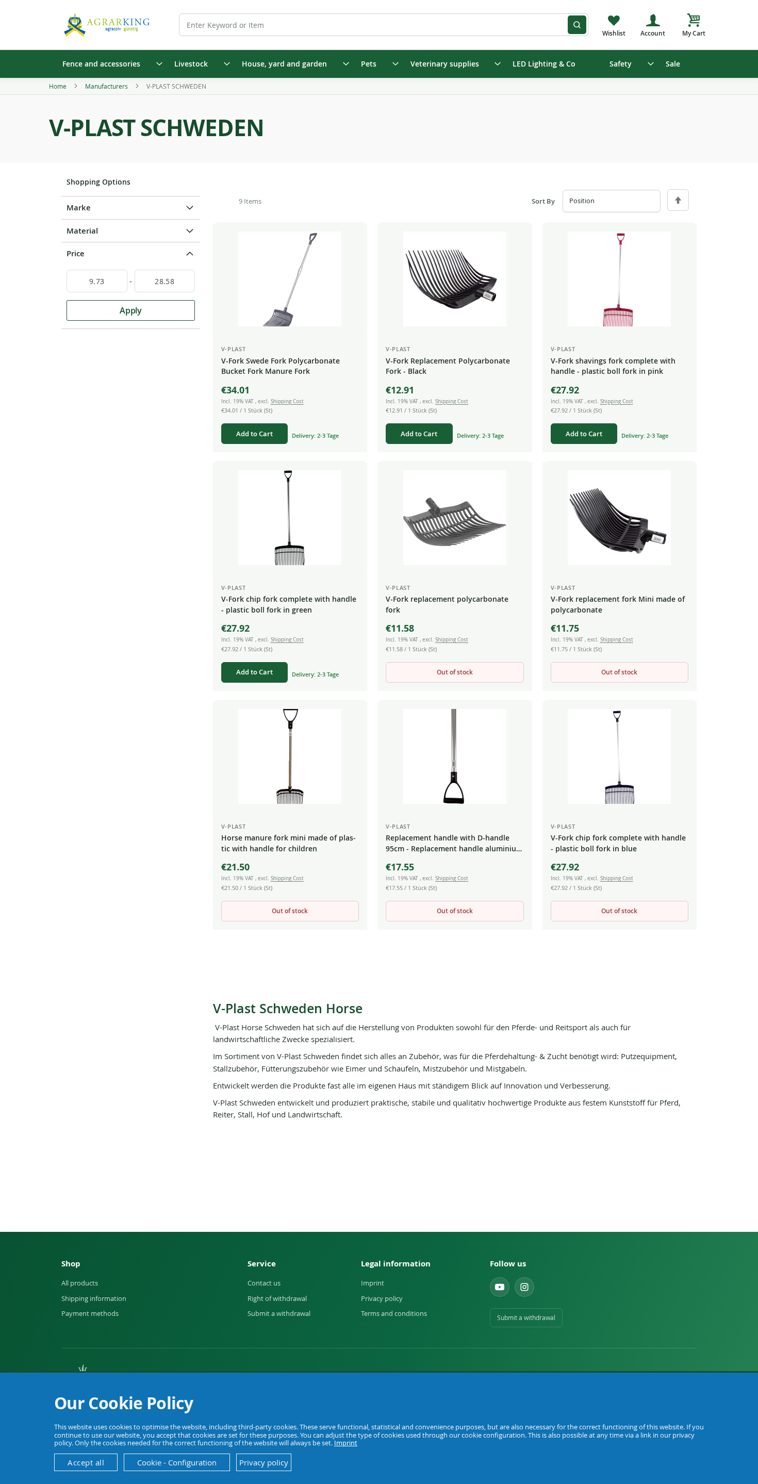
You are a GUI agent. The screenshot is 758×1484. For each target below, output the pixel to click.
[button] (351, 240)
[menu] (379, 64)
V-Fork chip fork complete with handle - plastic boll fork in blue (618, 843)
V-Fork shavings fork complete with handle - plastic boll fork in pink (613, 366)
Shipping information (93, 1298)
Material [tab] (82, 230)
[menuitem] (109, 64)
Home (58, 86)
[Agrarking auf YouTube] (499, 1287)
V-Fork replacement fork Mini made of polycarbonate (618, 604)
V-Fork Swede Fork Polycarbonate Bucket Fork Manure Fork (280, 366)
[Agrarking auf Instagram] (524, 1287)
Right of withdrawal (277, 1298)
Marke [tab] (79, 207)
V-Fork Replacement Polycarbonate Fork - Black (448, 366)
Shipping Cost (287, 401)
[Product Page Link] (290, 279)
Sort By (543, 201)
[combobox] (383, 24)
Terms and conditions (394, 1313)
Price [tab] (76, 253)
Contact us (264, 1283)
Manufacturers (107, 86)
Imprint (372, 1283)
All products (79, 1283)
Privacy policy (382, 1298)
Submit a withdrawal (279, 1313)
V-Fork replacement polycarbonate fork (447, 604)
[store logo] (108, 24)
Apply (131, 310)
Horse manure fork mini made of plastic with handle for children (288, 843)
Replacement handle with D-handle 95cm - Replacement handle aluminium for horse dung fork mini (454, 843)
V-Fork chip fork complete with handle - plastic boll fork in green (288, 604)
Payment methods (90, 1313)
